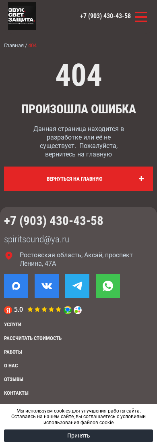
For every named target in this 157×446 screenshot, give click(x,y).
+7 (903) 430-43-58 (105, 16)
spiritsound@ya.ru (36, 239)
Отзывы (13, 379)
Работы (13, 352)
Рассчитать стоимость (33, 338)
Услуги (12, 324)
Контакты (16, 393)
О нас (11, 366)
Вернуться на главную (75, 179)
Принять (78, 435)
